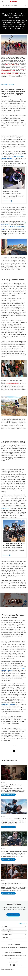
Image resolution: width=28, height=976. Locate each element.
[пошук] (2, 2)
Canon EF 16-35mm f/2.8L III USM (9, 73)
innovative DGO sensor (8, 704)
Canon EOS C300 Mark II (12, 383)
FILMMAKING (14, 11)
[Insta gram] (10, 965)
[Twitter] (17, 965)
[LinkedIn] (14, 965)
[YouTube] (21, 965)
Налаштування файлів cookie (14, 958)
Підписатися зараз (13, 914)
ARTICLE (3, 782)
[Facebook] (7, 965)
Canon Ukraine (13, 962)
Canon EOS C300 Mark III (11, 64)
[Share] (14, 751)
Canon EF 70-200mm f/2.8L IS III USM (13, 69)
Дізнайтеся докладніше (8, 794)
